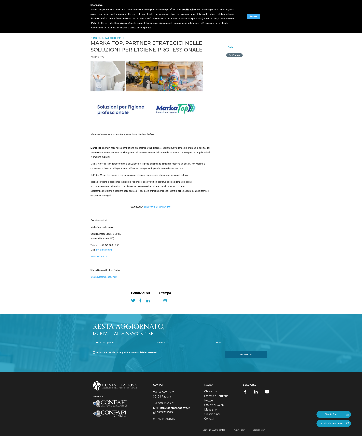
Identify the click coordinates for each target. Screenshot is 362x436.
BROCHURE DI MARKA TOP (157, 206)
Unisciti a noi (212, 414)
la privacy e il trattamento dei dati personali (135, 352)
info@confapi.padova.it (175, 408)
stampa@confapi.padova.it (103, 277)
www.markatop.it (98, 256)
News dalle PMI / (113, 37)
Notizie (208, 400)
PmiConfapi (234, 55)
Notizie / (96, 37)
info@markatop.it (104, 249)
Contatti (209, 418)
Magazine (210, 409)
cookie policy (189, 9)
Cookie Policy (259, 430)
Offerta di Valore (214, 405)
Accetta (253, 16)
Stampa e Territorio (216, 396)
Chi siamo (210, 391)
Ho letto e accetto (126, 352)
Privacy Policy (239, 430)
